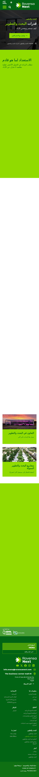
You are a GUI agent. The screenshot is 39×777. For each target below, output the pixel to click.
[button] (9, 7)
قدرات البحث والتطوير (31, 736)
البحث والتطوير (31, 19)
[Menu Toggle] (4, 7)
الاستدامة (13, 691)
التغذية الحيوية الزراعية (31, 710)
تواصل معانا (13, 733)
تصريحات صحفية (32, 754)
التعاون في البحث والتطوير (29, 739)
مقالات (35, 751)
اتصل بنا (13, 730)
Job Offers (13, 736)
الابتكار (14, 707)
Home (31, 43)
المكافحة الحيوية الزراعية (30, 713)
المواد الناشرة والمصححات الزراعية (30, 717)
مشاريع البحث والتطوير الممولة (30, 742)
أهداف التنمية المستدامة (10, 697)
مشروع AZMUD (11, 702)
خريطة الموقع (17, 765)
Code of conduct (29, 768)
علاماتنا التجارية (33, 694)
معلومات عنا (33, 691)
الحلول (34, 707)
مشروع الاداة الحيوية (11, 699)
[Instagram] (29, 666)
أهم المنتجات (33, 720)
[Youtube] (17, 666)
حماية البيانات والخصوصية (29, 765)
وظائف (35, 699)
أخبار (35, 748)
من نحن (35, 697)
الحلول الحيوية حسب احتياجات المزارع (29, 724)
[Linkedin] (33, 666)
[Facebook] (25, 666)
